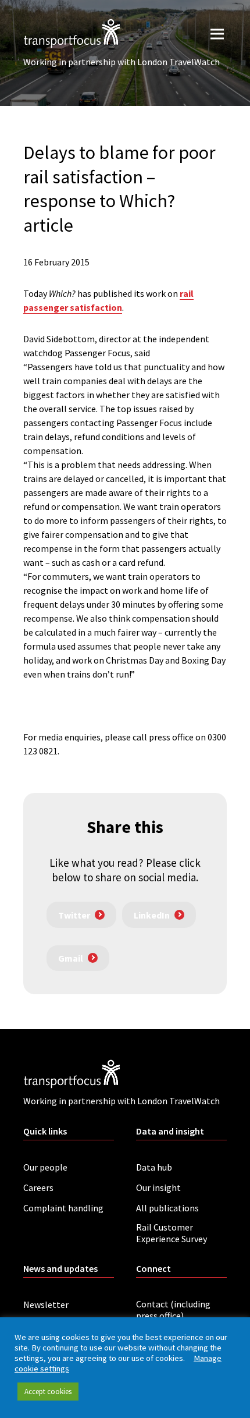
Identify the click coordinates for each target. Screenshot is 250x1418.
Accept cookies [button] (48, 1391)
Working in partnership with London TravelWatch (121, 62)
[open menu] (217, 33)
